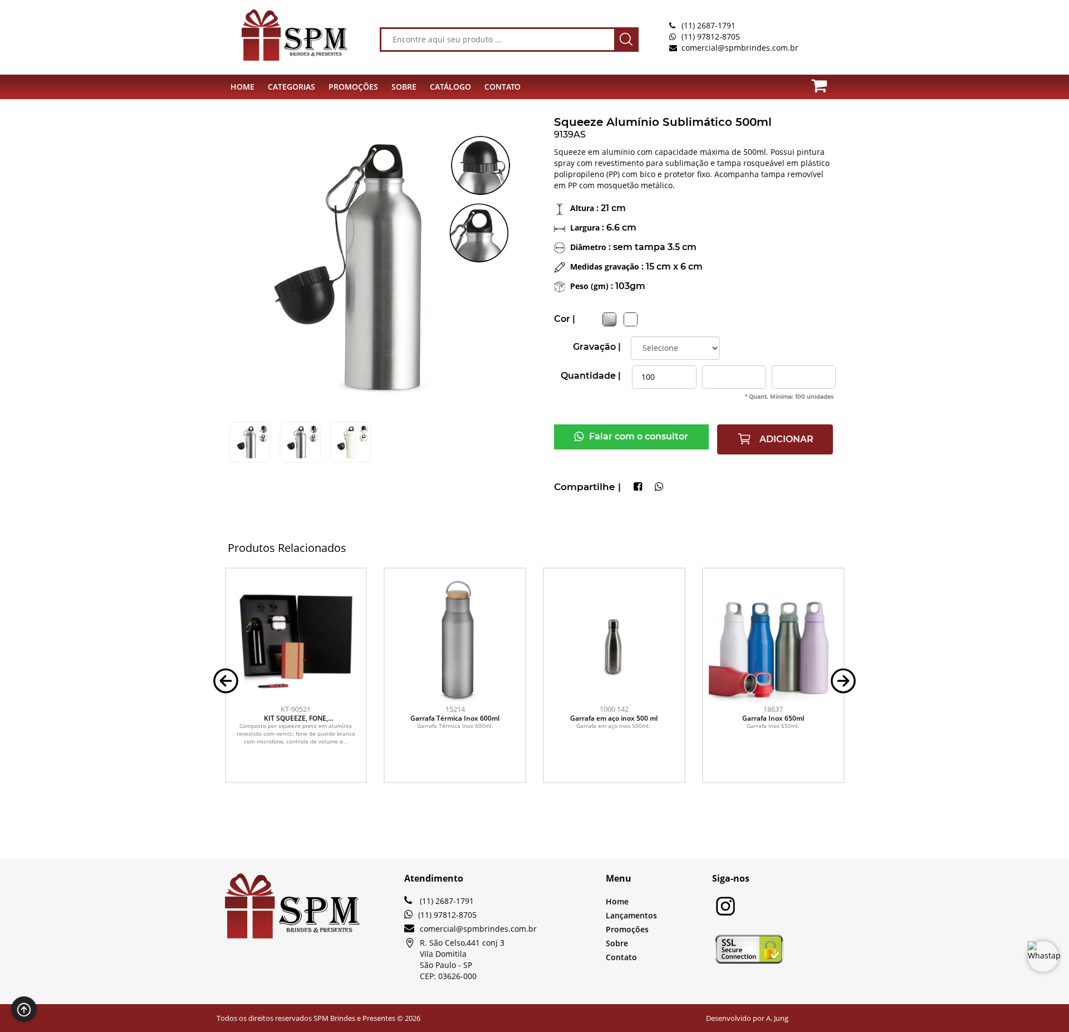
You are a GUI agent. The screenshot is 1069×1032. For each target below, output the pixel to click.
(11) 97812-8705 (710, 36)
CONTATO (502, 86)
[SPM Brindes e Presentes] (278, 34)
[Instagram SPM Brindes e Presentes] (725, 913)
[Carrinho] (826, 83)
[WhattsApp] (659, 487)
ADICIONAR (785, 439)
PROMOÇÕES (353, 86)
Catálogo (450, 86)
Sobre (617, 943)
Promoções (627, 929)
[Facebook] (638, 487)
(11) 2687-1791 (708, 25)
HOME (242, 86)
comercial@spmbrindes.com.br (739, 47)
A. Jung (777, 1018)
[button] (225, 679)
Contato (621, 957)
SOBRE (403, 86)
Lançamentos (631, 915)
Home (617, 901)
